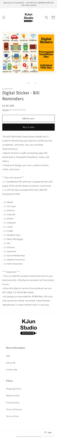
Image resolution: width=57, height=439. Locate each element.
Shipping (5, 110)
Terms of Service (14, 409)
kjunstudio (24, 436)
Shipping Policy (13, 388)
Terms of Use (12, 416)
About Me (11, 362)
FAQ (8, 356)
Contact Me (11, 369)
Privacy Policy (12, 402)
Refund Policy (13, 395)
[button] (3, 17)
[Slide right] (35, 83)
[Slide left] (22, 83)
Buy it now (28, 127)
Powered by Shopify (34, 436)
